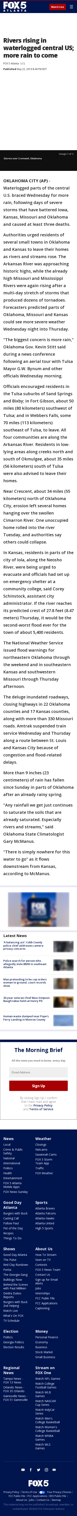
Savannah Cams (46, 1154)
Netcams (41, 1149)
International (11, 1163)
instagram (46, 1469)
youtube (23, 1469)
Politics (8, 1168)
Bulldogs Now (12, 1280)
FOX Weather (44, 1173)
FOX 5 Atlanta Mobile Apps (12, 1185)
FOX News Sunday (15, 1192)
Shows (9, 1248)
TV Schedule (11, 1321)
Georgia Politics (13, 1342)
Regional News (11, 1370)
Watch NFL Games (47, 1379)
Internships (42, 1293)
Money (41, 1331)
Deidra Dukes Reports (12, 1295)
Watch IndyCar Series (45, 1411)
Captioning (42, 1308)
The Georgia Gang (15, 1275)
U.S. (23, 63)
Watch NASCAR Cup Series (45, 1403)
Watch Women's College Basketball (47, 1429)
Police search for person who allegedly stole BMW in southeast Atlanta (24, 964)
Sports (41, 1202)
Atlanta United (44, 1223)
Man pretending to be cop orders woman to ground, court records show (25, 982)
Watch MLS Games (43, 1446)
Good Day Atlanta (12, 1205)
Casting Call (11, 1218)
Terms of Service (41, 1109)
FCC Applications (46, 1303)
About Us (43, 1248)
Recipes (8, 1233)
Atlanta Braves (45, 1208)
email (54, 1469)
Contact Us (42, 1275)
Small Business (45, 1357)
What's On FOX (13, 1316)
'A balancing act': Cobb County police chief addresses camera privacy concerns (23, 945)
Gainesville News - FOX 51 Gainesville (15, 1398)
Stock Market (44, 1352)
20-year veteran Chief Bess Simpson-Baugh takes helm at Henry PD (27, 999)
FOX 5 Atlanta (11, 63)
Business (41, 1347)
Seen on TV (43, 1260)
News (8, 1138)
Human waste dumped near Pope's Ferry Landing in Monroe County (26, 1017)
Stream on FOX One (45, 1370)
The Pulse (9, 1260)
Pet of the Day (13, 1228)
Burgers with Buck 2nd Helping (15, 1304)
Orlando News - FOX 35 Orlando (13, 1389)
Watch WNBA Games (44, 1437)
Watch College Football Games (45, 1385)
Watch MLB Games (43, 1394)
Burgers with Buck (15, 1213)
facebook (31, 1469)
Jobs (38, 1288)
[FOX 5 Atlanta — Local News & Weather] (15, 7)
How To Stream (45, 1255)
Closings (40, 1144)
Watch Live (57, 7)
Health (7, 1173)
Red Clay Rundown (15, 1265)
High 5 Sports (44, 1228)
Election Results (13, 1347)
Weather (43, 1138)
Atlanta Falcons (45, 1213)
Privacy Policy (43, 1105)
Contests (41, 1265)
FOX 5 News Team (47, 1270)
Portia (7, 1270)
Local (6, 1144)
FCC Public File (45, 1298)
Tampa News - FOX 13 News (13, 1380)
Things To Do (12, 1238)
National (9, 1158)
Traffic (39, 1168)
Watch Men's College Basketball (47, 1420)
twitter (38, 1469)
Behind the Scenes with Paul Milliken (15, 1286)
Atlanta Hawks (44, 1218)
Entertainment (12, 1178)
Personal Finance (46, 1337)
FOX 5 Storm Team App (43, 1161)
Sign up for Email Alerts (46, 1281)
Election (10, 1331)
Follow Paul (11, 1223)
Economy (41, 1342)
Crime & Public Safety (13, 1151)
